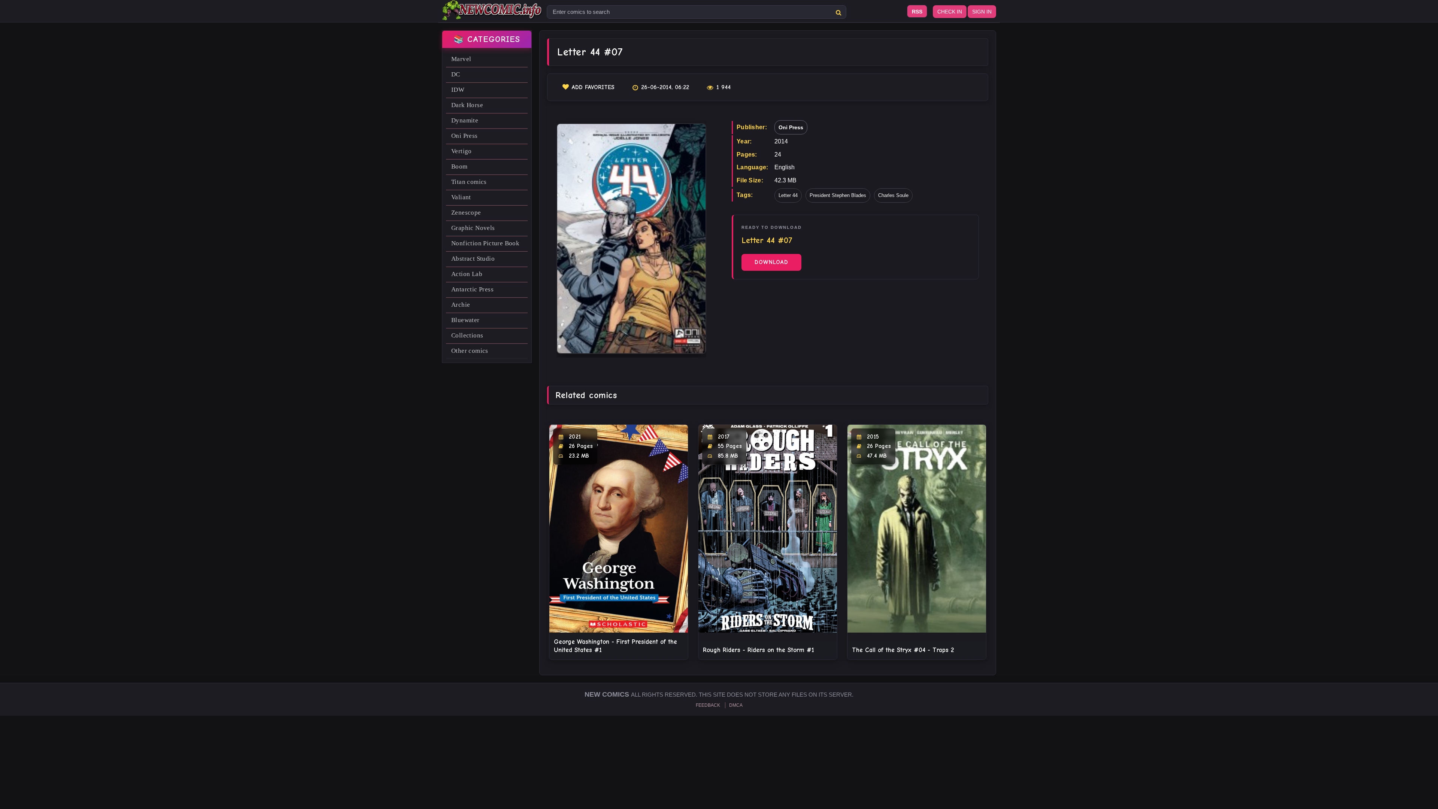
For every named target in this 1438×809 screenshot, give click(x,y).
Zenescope (466, 212)
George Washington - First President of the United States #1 (615, 646)
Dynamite (464, 120)
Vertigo (461, 151)
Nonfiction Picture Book (485, 243)
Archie (460, 304)
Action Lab (466, 274)
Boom (459, 166)
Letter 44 (788, 195)
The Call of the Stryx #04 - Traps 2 (903, 650)
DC (455, 74)
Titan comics (469, 181)
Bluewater (465, 320)
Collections (467, 335)
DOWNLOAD (771, 262)
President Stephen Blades (838, 195)
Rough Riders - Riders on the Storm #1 (758, 650)
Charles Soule (893, 195)
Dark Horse (467, 105)
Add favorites (593, 87)
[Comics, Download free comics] (492, 15)
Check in (949, 12)
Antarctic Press (472, 289)
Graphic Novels (473, 227)
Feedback (708, 705)
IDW (457, 89)
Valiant (461, 197)
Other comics (469, 350)
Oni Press (464, 135)
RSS (917, 12)
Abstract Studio (473, 258)
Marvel (461, 59)
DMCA (736, 705)
